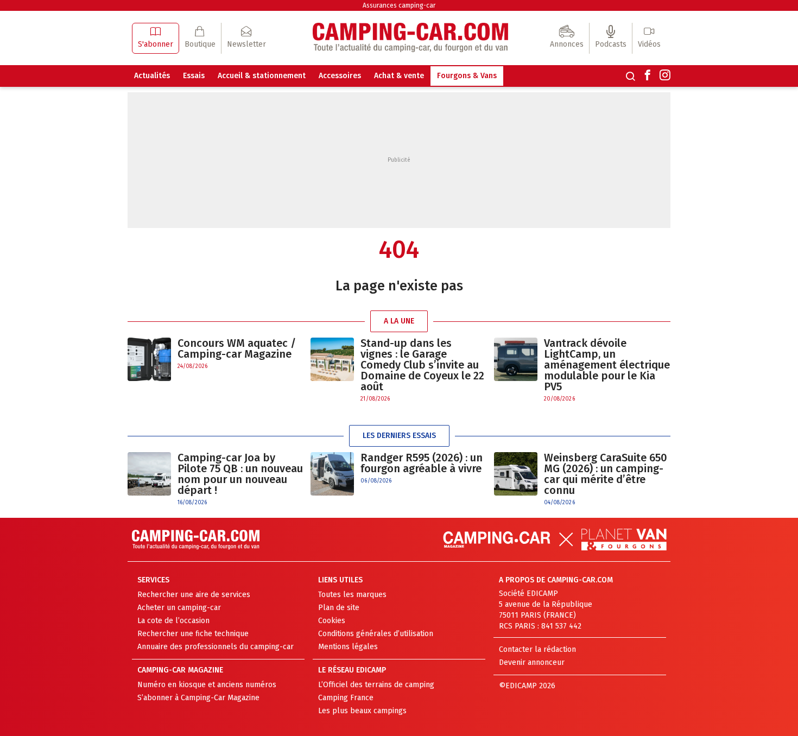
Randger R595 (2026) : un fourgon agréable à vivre (421, 463)
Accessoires (340, 75)
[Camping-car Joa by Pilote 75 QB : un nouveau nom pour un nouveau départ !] (149, 479)
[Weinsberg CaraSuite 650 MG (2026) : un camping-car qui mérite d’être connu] (515, 479)
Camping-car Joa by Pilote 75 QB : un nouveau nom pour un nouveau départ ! (240, 474)
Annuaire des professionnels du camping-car (215, 646)
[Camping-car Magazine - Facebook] (647, 76)
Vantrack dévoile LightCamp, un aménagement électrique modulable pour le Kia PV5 (607, 365)
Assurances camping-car (399, 5)
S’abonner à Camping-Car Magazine (198, 697)
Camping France (345, 697)
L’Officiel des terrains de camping (376, 684)
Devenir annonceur (532, 662)
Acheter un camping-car (179, 607)
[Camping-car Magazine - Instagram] (665, 76)
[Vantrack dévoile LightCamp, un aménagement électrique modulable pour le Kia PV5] (515, 370)
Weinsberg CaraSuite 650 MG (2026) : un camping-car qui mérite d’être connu (605, 474)
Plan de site (338, 607)
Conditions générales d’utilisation (375, 633)
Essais (194, 75)
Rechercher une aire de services (193, 594)
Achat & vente (399, 75)
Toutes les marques (352, 594)
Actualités (152, 75)
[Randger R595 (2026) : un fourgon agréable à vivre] (332, 474)
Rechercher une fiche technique (193, 633)
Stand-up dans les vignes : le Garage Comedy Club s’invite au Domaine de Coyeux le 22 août (422, 365)
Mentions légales (348, 646)
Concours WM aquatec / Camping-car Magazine (237, 348)
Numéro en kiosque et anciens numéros (206, 684)
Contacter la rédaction (537, 649)
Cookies (331, 620)
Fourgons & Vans (467, 75)
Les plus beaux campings (362, 710)
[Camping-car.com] (410, 38)
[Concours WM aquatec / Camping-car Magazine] (149, 359)
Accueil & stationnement (262, 75)
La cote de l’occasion (173, 620)
